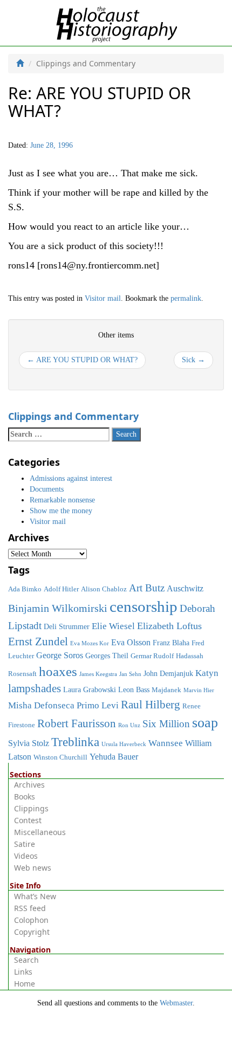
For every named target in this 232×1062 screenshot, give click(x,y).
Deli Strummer (67, 626)
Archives (29, 785)
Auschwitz (185, 588)
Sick (193, 360)
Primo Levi (98, 705)
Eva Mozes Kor (89, 643)
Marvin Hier (198, 690)
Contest (28, 820)
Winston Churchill (60, 757)
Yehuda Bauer (114, 756)
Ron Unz (129, 725)
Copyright (32, 932)
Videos (26, 856)
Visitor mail (103, 298)
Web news (32, 868)
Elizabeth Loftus (169, 625)
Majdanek (166, 690)
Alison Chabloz (104, 589)
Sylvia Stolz (28, 743)
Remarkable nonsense (62, 500)
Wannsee (165, 742)
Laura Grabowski (89, 689)
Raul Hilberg (150, 704)
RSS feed (30, 908)
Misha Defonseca (41, 705)
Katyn (207, 673)
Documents (47, 489)
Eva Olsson (131, 642)
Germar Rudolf (152, 656)
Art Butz (147, 588)
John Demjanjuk (168, 673)
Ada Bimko (25, 589)
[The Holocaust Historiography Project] (116, 22)
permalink (185, 298)
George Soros (59, 655)
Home (24, 983)
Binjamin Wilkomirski (57, 608)
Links (23, 972)
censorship (144, 606)
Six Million (166, 723)
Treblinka (75, 742)
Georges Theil (106, 655)
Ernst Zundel (38, 641)
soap (205, 722)
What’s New (35, 896)
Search (26, 960)
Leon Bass (133, 689)
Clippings (31, 808)
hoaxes (58, 671)
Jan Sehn (130, 674)
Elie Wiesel (113, 626)
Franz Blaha (171, 642)
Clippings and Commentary (73, 416)
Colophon (31, 920)
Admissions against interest (71, 478)
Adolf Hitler (61, 589)
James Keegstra (98, 674)
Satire (24, 844)
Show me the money (61, 511)
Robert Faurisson (76, 723)
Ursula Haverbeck (123, 744)
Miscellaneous (40, 832)
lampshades (34, 688)
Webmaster (176, 1003)
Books (24, 796)
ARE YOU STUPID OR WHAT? (82, 360)
